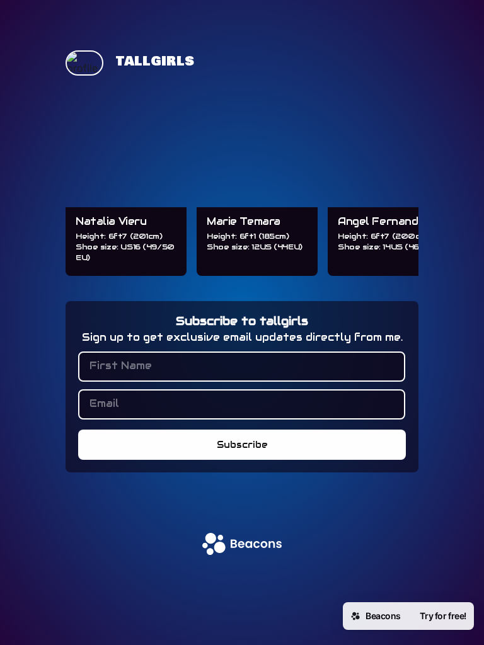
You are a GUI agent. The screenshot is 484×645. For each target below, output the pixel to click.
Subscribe (242, 444)
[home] (242, 545)
